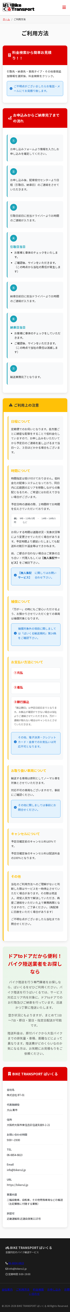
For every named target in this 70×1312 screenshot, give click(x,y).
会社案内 (7, 1289)
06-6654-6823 (16, 1263)
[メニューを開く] (64, 7)
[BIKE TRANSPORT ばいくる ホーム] (18, 7)
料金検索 (38, 1289)
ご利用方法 (23, 1289)
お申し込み (54, 1289)
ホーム (6, 19)
